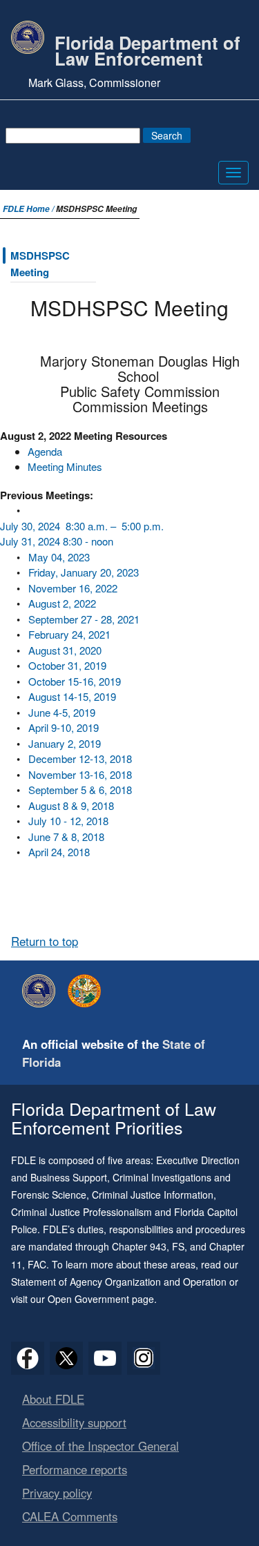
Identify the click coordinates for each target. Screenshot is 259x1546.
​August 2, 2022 (62, 603)
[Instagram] (143, 1358)
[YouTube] (105, 1358)
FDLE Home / (29, 209)
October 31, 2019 (67, 665)
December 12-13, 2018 (80, 758)
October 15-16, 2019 (74, 681)
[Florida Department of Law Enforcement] (42, 990)
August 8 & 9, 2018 (71, 805)
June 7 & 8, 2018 (66, 836)
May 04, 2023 (59, 557)
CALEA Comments (69, 1516)
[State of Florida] (88, 990)
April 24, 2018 (59, 851)
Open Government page (101, 1299)
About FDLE (53, 1399)
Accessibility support (74, 1422)
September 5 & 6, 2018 (80, 789)
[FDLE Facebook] (27, 1358)
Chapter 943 (139, 1246)
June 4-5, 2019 (61, 712)
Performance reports (74, 1469)
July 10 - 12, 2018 (68, 820)
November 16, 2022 (72, 588)
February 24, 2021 (69, 634)
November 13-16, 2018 (80, 774)
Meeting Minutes (65, 466)
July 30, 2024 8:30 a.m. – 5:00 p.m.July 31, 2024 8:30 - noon (82, 534)
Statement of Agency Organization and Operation (119, 1281)
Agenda (45, 451)
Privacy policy (57, 1492)
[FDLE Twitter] (66, 1358)
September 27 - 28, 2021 (84, 619)
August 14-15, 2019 (72, 696)
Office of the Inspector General (100, 1445)
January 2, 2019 (64, 743)
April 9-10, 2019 (63, 727)
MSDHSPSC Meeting (40, 264)
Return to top (44, 941)
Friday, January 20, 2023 (83, 572)
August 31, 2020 (65, 650)
